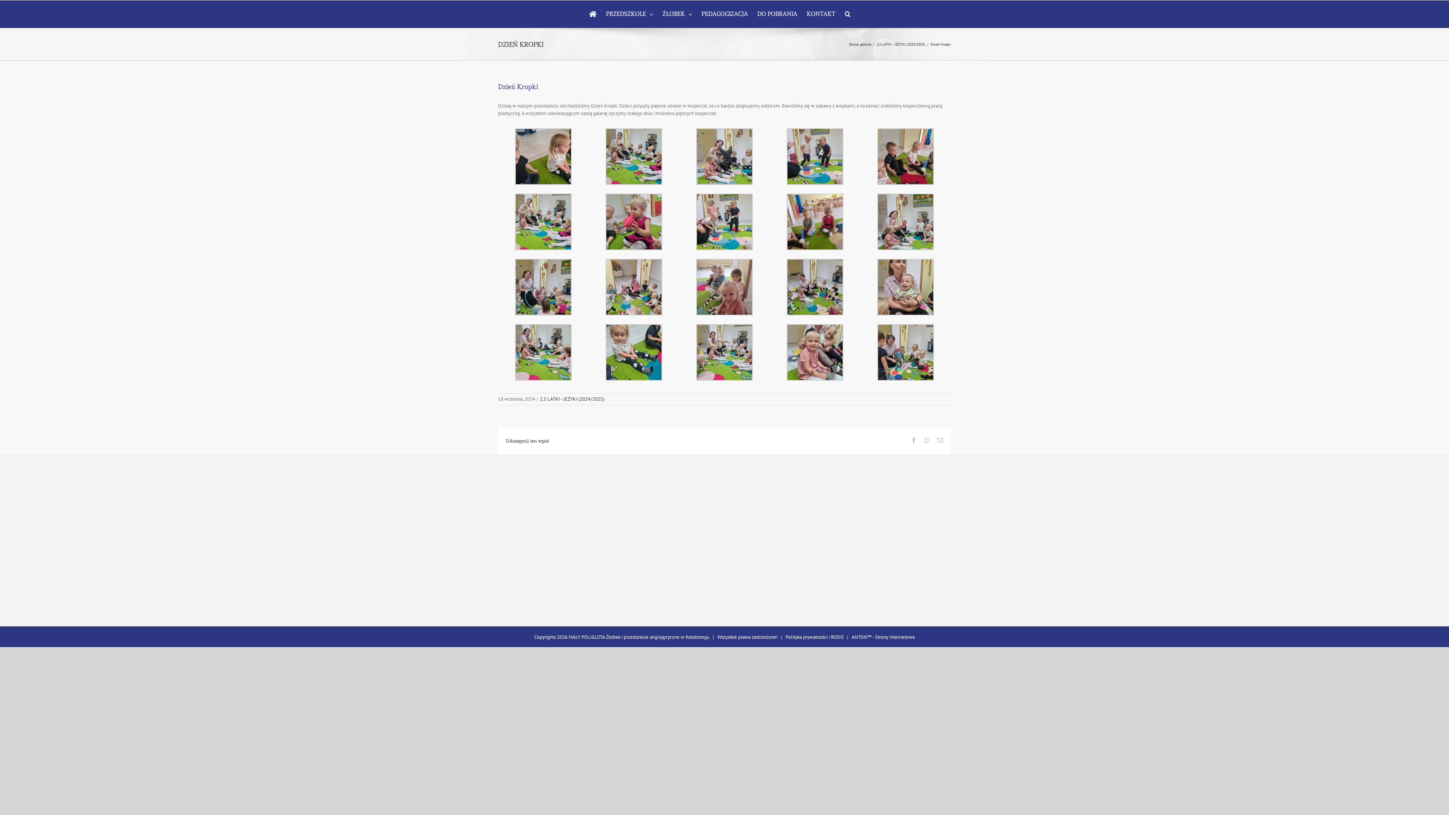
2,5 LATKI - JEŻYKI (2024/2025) (572, 399)
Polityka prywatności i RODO (815, 637)
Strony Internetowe (895, 637)
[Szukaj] (848, 14)
